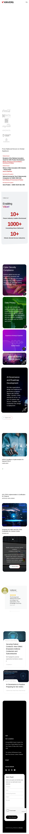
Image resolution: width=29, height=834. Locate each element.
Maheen (14, 681)
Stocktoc (21, 827)
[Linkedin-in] (6, 770)
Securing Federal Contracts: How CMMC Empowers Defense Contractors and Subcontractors (14, 649)
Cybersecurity (9, 690)
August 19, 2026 (8, 681)
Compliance (5, 463)
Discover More (9, 26)
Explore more (8, 417)
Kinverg (15, 640)
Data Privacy (15, 690)
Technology (5, 533)
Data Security (22, 690)
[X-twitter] (12, 770)
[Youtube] (14, 770)
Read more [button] (12, 605)
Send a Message (12, 817)
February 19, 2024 (9, 640)
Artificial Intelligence (8, 498)
